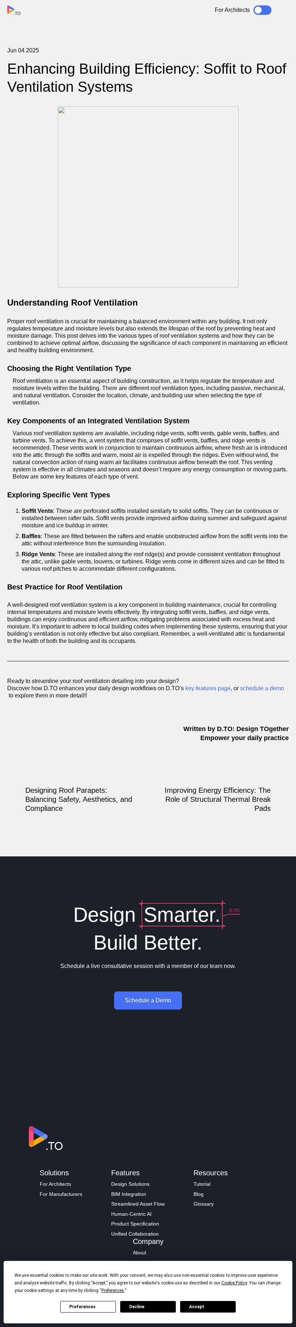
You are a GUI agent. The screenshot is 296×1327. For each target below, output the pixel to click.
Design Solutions (130, 1184)
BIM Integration (128, 1194)
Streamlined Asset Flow (138, 1204)
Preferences (82, 1306)
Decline (136, 1306)
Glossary (203, 1204)
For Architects (55, 1184)
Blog (198, 1194)
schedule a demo (262, 688)
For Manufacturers (61, 1194)
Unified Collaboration (135, 1234)
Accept (196, 1306)
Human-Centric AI (131, 1214)
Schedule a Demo (148, 1000)
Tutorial (201, 1184)
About (139, 1252)
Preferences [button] (112, 1290)
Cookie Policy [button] (234, 1282)
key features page (208, 688)
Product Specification (135, 1224)
